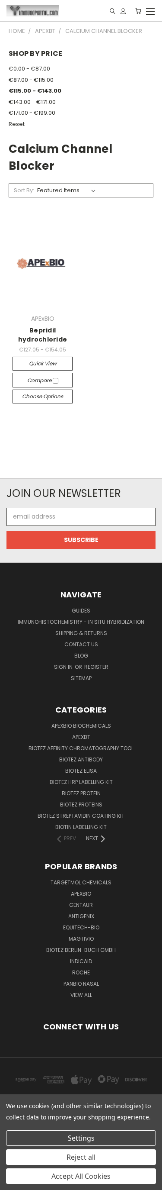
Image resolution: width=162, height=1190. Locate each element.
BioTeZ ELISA (81, 770)
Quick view (43, 363)
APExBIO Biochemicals (81, 725)
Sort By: (24, 190)
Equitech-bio (81, 927)
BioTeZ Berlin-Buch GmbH (81, 950)
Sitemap (81, 678)
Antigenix (81, 916)
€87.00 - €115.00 (31, 80)
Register (96, 667)
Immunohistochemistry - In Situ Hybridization (81, 622)
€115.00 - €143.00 (35, 91)
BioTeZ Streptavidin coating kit (81, 815)
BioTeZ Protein (81, 793)
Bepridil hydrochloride (42, 335)
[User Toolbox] (123, 11)
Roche (81, 972)
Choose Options (42, 396)
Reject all (81, 1157)
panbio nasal (81, 983)
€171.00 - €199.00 (32, 113)
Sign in (64, 667)
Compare (40, 380)
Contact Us (81, 644)
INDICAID (81, 961)
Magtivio (81, 938)
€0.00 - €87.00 (29, 68)
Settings (81, 1138)
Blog (81, 655)
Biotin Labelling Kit (81, 827)
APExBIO (81, 893)
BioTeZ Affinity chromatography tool (81, 748)
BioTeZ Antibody (81, 759)
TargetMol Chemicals (81, 882)
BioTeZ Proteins (81, 804)
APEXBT (81, 737)
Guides (81, 610)
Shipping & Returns (81, 633)
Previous (13, 1181)
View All (81, 995)
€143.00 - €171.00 (32, 102)
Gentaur (81, 905)
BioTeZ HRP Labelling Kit (81, 782)
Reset (17, 124)
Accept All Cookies (81, 1176)
